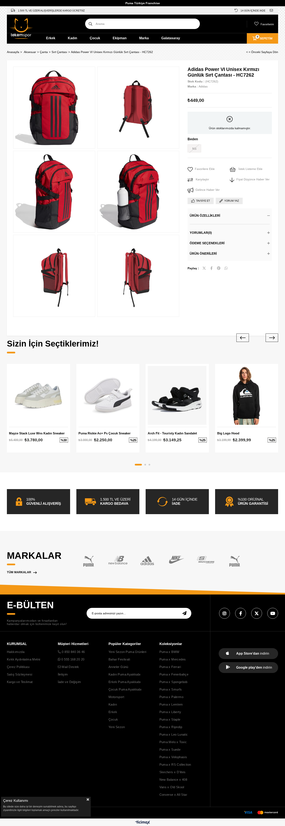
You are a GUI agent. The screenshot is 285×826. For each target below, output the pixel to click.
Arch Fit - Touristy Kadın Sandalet (172, 433)
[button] (138, 464)
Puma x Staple (169, 719)
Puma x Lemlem (171, 704)
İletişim (63, 674)
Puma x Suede (170, 749)
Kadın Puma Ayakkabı (124, 674)
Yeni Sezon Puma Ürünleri (127, 652)
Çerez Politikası (18, 667)
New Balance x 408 (173, 779)
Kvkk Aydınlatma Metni (23, 659)
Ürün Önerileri (203, 253)
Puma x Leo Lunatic (173, 734)
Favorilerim (267, 24)
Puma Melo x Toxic (173, 742)
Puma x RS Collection (175, 764)
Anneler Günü (118, 667)
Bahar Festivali (119, 659)
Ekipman (120, 38)
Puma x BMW (169, 652)
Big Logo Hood (228, 433)
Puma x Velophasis (173, 757)
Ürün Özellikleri (205, 215)
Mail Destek (70, 667)
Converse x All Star (173, 794)
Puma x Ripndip (170, 727)
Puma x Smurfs (170, 689)
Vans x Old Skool (171, 787)
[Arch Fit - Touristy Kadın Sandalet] (177, 395)
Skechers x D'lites (172, 772)
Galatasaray (170, 38)
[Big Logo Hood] (246, 395)
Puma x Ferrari (170, 667)
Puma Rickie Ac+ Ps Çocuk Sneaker (104, 433)
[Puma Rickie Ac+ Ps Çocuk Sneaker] (107, 395)
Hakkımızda (15, 652)
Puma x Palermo (171, 697)
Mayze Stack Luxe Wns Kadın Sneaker (37, 433)
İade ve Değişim (69, 682)
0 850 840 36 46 (73, 652)
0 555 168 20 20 (72, 659)
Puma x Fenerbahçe (174, 674)
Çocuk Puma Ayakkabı (125, 689)
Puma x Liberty (170, 712)
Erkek (50, 38)
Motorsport (116, 697)
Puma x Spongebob (173, 682)
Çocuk (95, 38)
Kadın (72, 38)
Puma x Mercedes (172, 659)
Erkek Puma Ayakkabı (124, 682)
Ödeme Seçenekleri (207, 243)
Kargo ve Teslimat (20, 682)
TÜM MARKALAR (19, 572)
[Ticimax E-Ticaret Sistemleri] (142, 823)
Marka (144, 38)
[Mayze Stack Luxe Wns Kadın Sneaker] (38, 395)
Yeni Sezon (116, 727)
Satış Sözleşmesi (19, 674)
